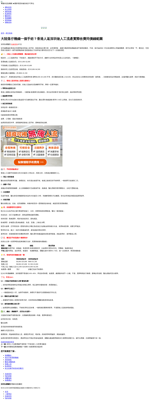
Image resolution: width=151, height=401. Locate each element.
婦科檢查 (8, 11)
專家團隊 (8, 18)
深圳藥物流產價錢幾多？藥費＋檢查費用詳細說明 (21, 347)
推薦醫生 (8, 355)
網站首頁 (8, 7)
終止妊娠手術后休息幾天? (14, 368)
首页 (2, 33)
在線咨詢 (14, 44)
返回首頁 (10, 342)
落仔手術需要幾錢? (12, 357)
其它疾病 (9, 33)
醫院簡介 (8, 16)
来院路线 (8, 360)
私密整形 (8, 14)
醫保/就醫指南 (10, 362)
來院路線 (8, 20)
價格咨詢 (8, 22)
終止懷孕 (8, 9)
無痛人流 (8, 364)
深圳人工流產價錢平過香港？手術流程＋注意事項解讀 (23, 344)
